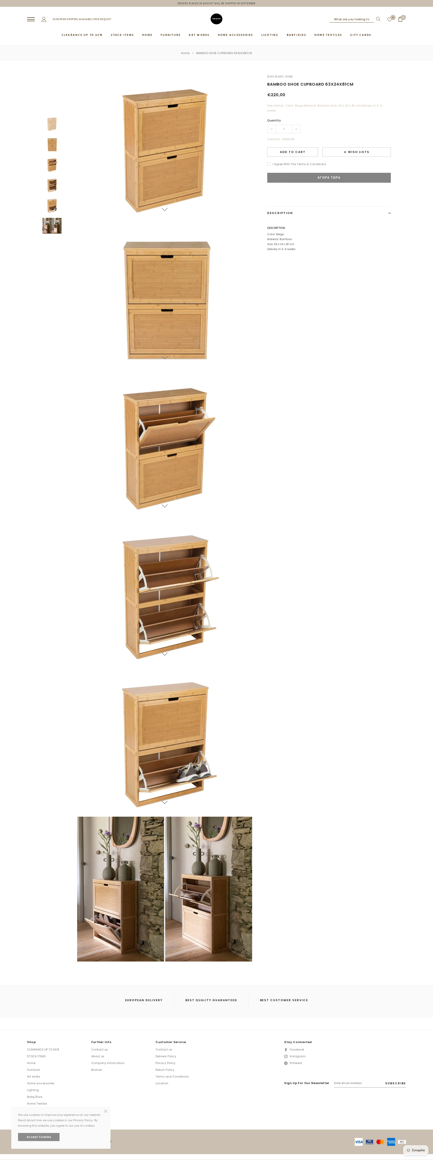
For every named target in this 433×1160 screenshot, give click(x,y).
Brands (96, 1070)
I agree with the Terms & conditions (299, 164)
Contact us (99, 1049)
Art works (33, 1076)
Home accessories (41, 1083)
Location (162, 1083)
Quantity (274, 120)
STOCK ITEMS (36, 1056)
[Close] (105, 1111)
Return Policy (165, 1070)
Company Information (107, 1063)
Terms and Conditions (172, 1076)
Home (185, 53)
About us (97, 1056)
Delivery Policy (166, 1056)
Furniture (33, 1070)
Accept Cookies (39, 1137)
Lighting (33, 1090)
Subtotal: (274, 139)
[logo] (216, 19)
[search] (377, 19)
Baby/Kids (34, 1097)
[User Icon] (43, 19)
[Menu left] (31, 19)
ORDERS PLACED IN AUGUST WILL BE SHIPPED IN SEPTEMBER (216, 3)
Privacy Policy (166, 1063)
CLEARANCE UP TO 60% (43, 1049)
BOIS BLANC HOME (280, 76)
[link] (52, 124)
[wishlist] (389, 19)
